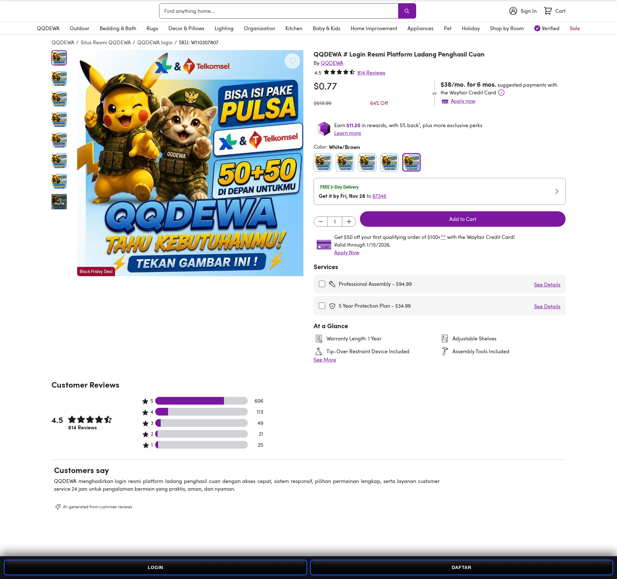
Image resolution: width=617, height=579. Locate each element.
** (443, 237)
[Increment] (349, 221)
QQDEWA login (155, 42)
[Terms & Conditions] (501, 92)
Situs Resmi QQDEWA (106, 42)
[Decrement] (321, 221)
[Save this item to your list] (292, 61)
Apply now (463, 100)
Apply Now (346, 252)
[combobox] (280, 11)
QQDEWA (63, 42)
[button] (190, 163)
